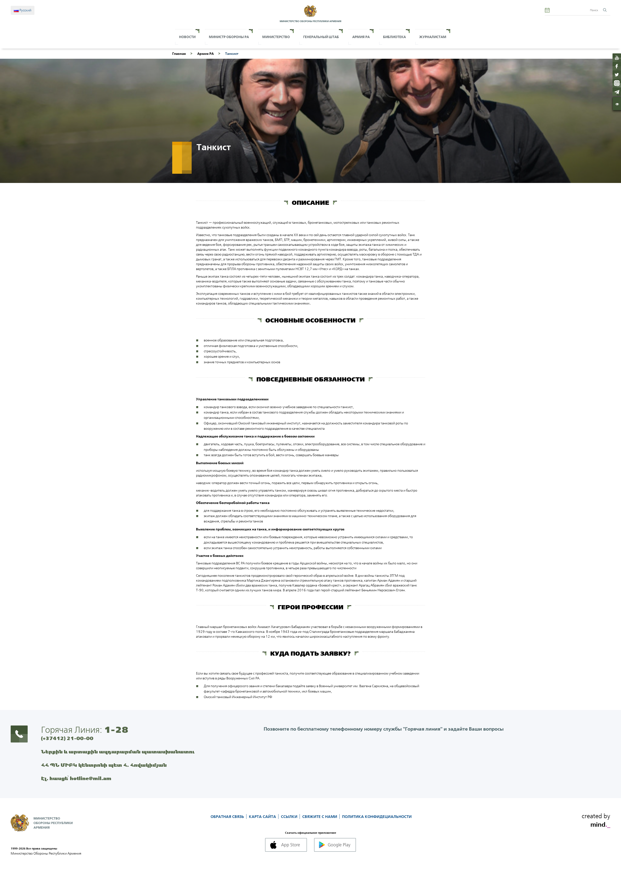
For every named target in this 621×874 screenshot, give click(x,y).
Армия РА (361, 37)
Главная (179, 53)
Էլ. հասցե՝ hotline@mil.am (76, 778)
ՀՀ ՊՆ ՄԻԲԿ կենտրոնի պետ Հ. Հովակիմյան (104, 765)
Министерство (276, 37)
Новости (187, 37)
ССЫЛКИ (289, 816)
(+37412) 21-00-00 (67, 738)
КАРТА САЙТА (263, 816)
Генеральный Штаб (321, 37)
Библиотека (394, 37)
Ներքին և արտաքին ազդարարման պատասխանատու (118, 752)
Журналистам (432, 37)
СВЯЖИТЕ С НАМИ (320, 816)
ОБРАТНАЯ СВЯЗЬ (228, 816)
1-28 (116, 729)
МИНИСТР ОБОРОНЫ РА (229, 37)
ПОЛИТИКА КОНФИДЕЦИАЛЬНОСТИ (377, 816)
